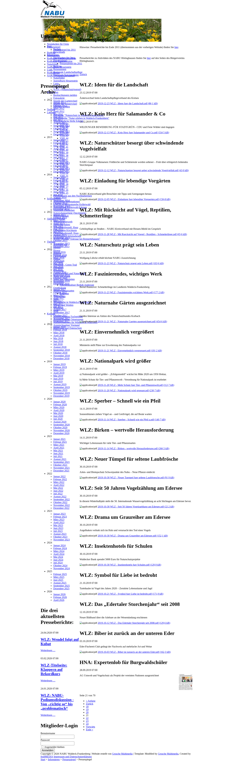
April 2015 (58, 223)
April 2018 (58, 335)
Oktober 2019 (60, 390)
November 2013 (61, 168)
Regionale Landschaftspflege (61, 58)
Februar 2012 (60, 105)
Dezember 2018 (61, 358)
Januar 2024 (59, 545)
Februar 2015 (60, 217)
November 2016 (61, 281)
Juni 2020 (58, 416)
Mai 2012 (58, 114)
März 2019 (58, 370)
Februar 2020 (60, 404)
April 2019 (58, 373)
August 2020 (59, 421)
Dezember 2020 (61, 433)
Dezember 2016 (61, 283)
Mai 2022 (58, 488)
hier (176, 47)
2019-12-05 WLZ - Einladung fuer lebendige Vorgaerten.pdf (134, 199)
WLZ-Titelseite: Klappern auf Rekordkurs (54, 669)
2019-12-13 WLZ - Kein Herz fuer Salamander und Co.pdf (133, 132)
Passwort (45, 740)
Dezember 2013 (61, 171)
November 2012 (61, 131)
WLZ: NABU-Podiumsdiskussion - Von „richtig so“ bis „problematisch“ (57, 701)
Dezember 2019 (61, 396)
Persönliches (53, 72)
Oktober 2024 (60, 565)
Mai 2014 (58, 189)
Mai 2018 (58, 338)
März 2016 (58, 258)
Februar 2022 (60, 479)
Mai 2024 (58, 557)
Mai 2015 (58, 226)
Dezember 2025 (61, 588)
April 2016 (58, 260)
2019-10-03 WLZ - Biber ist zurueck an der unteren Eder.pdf (134, 652)
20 (87, 712)
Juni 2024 (58, 559)
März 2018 (58, 332)
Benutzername (48, 733)
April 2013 (58, 148)
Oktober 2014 (60, 203)
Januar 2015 (59, 214)
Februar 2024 (60, 548)
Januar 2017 (59, 289)
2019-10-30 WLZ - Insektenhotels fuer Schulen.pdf (129, 564)
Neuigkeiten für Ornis (58, 44)
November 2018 (61, 355)
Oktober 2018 (60, 352)
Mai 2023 (58, 525)
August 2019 (59, 384)
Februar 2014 (60, 180)
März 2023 (58, 519)
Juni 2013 (58, 154)
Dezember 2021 (61, 470)
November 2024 (61, 568)
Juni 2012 (58, 117)
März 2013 (58, 145)
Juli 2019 (58, 381)
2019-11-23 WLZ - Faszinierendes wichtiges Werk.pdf (131, 292)
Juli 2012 (58, 120)
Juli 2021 (58, 456)
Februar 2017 (60, 292)
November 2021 (61, 467)
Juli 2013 (58, 157)
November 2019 (61, 393)
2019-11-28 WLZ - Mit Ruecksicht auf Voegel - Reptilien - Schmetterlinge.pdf (142, 234)
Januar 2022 (59, 476)
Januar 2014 (59, 177)
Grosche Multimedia (122, 753)
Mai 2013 (58, 151)
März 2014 (58, 183)
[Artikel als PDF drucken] (84, 31)
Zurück (83, 74)
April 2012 (58, 111)
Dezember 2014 (61, 209)
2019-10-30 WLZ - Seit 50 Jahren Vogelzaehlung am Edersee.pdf (136, 506)
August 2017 (59, 309)
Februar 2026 (60, 597)
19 (87, 709)
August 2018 (59, 347)
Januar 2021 (59, 439)
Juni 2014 (58, 191)
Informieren (54, 759)
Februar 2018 (60, 329)
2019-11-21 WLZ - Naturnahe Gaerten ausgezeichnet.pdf (132, 321)
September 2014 (61, 200)
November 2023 (61, 539)
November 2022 (61, 505)
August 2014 (59, 197)
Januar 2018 (59, 327)
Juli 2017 (58, 306)
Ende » (89, 729)
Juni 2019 (58, 378)
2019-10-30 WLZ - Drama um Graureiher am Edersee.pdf (133, 535)
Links (50, 70)
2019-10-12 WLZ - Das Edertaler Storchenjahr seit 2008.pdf (134, 623)
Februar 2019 (60, 367)
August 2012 (59, 122)
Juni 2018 (58, 341)
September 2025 (61, 585)
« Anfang (90, 700)
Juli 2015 (58, 232)
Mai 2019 (58, 375)
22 (87, 718)
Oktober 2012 (60, 128)
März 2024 (58, 551)
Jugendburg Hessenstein (59, 67)
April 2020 (58, 410)
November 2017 (61, 318)
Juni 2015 (58, 229)
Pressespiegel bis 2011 (64, 49)
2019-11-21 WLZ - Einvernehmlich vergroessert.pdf (130, 350)
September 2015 (61, 237)
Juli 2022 (58, 493)
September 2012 (61, 125)
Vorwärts (90, 726)
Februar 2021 (60, 442)
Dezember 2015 (61, 246)
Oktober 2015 (60, 240)
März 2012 (58, 108)
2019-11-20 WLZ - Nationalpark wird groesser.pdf (129, 390)
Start (43, 759)
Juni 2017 (58, 304)
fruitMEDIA (47, 756)
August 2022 (59, 496)
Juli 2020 (58, 419)
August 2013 (59, 160)
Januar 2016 (59, 252)
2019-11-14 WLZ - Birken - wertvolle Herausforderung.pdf (133, 448)
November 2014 (61, 206)
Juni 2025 (58, 580)
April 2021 (58, 447)
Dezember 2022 (61, 508)
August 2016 (59, 272)
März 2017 (58, 295)
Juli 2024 (58, 562)
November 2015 (61, 243)
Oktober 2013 (60, 166)
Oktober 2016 (60, 278)
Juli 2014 (58, 194)
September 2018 (61, 350)
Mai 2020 (58, 413)
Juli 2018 (58, 344)
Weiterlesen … (48, 650)
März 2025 (58, 577)
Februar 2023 (60, 516)
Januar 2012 (59, 102)
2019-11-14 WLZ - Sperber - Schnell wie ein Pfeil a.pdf (132, 419)
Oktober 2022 (60, 502)
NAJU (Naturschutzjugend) (61, 75)
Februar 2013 (60, 143)
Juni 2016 (58, 266)
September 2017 (61, 312)
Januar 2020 (59, 401)
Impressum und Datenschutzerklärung (73, 756)
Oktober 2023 (60, 536)
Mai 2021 (58, 450)
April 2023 (58, 522)
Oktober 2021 (60, 465)
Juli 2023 (58, 531)
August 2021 (59, 459)
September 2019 (61, 387)
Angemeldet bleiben (54, 747)
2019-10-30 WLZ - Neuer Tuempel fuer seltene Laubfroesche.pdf (136, 477)
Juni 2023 (58, 528)
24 (87, 723)
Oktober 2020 (60, 427)
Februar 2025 (60, 574)
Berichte (51, 52)
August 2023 (59, 534)
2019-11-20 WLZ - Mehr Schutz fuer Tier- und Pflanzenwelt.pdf (136, 385)
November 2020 (61, 430)
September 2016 (61, 275)
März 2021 (58, 444)
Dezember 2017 (61, 321)
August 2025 (59, 582)
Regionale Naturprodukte (59, 61)
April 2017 (58, 298)
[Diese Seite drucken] (81, 31)
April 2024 (58, 554)
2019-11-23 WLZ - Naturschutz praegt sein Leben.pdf (131, 263)
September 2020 (61, 424)
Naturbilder (52, 64)
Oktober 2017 (60, 315)
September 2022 (61, 499)
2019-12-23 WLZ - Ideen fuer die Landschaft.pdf (128, 103)
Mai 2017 (58, 301)
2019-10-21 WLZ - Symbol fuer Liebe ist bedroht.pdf (130, 593)
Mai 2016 (58, 263)
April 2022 (58, 485)
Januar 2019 (59, 364)
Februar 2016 (60, 255)
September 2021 (61, 462)
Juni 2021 (58, 453)
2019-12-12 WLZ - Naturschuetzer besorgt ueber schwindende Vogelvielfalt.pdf (143, 170)
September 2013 (61, 163)
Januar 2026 (59, 594)
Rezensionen (53, 55)
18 (87, 706)
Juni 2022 (58, 490)
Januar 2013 (59, 140)
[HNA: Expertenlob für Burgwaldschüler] (186, 689)
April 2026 (58, 600)
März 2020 (58, 407)
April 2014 (58, 186)
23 (87, 721)
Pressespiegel (53, 47)
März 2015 (58, 220)
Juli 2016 (58, 269)
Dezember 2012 (61, 134)
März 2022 (58, 482)
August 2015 (59, 235)
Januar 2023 (59, 513)
